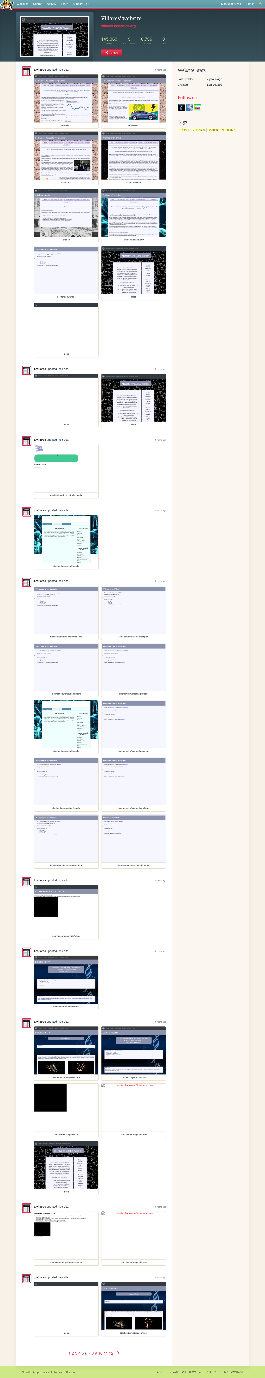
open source (43, 1372)
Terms (223, 1372)
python (213, 129)
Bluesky (70, 1372)
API (201, 1372)
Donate (174, 1372)
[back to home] (7, 5)
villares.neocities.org (118, 25)
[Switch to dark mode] (261, 4)
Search (37, 4)
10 (100, 1353)
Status (211, 1372)
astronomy (228, 129)
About (161, 1372)
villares (41, 69)
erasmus (184, 129)
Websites (23, 4)
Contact (237, 1372)
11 (106, 1353)
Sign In (250, 4)
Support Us (80, 4)
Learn (64, 4)
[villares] (27, 71)
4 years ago (160, 69)
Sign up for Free (231, 4)
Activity (51, 4)
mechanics (199, 129)
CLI (184, 1372)
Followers (188, 97)
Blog (192, 1372)
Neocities (27, 1372)
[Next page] (117, 1353)
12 (111, 1353)
